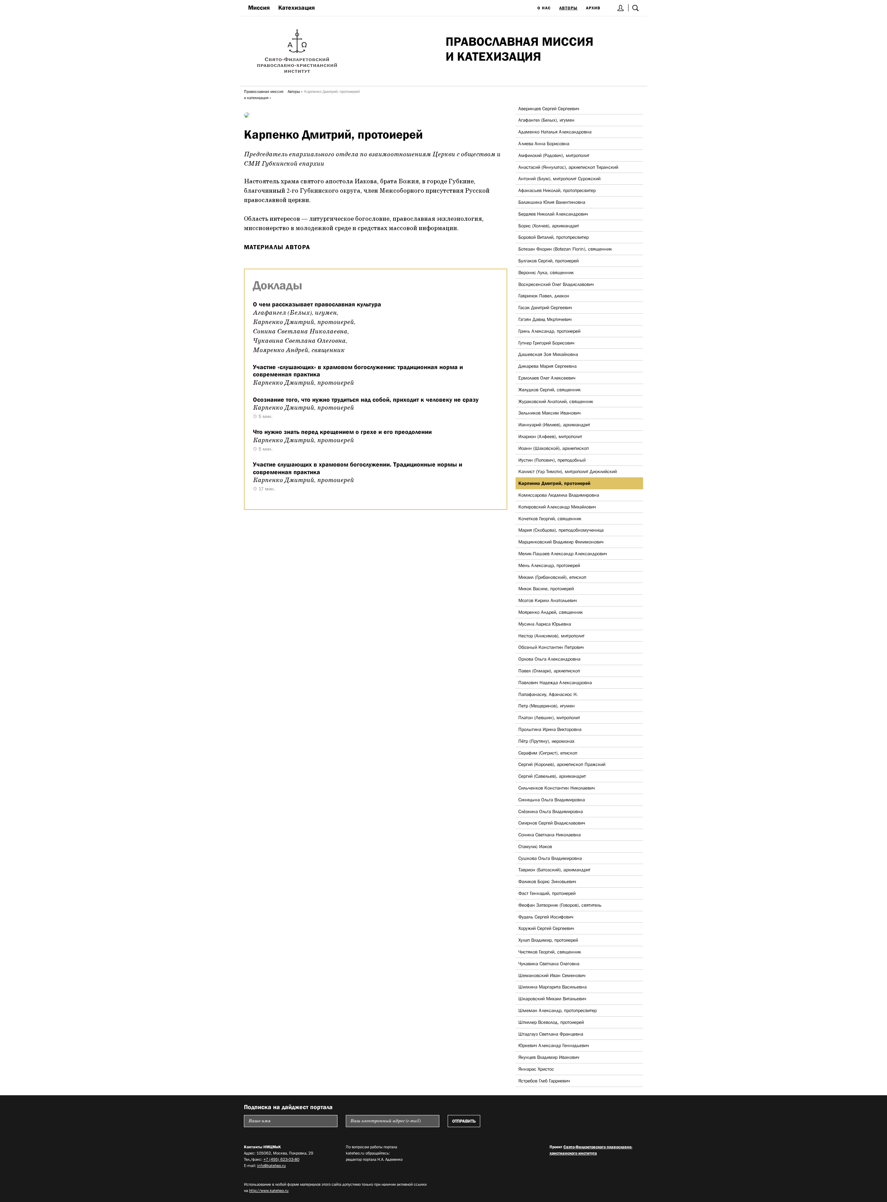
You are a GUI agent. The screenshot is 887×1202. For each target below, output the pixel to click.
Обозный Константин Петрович (551, 647)
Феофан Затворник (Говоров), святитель (559, 905)
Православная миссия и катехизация (263, 94)
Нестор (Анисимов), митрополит (551, 635)
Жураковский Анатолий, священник (555, 401)
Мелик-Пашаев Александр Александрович (562, 553)
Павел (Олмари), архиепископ (549, 670)
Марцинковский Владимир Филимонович (561, 542)
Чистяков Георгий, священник (549, 952)
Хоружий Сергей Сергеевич (546, 928)
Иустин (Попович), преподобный (552, 460)
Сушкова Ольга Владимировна (550, 858)
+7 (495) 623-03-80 (281, 1159)
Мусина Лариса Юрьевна (544, 624)
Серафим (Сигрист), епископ (547, 753)
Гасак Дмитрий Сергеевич (545, 307)
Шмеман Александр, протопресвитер (557, 1010)
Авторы (568, 8)
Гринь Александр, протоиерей (549, 331)
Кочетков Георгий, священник (549, 518)
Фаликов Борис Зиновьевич (547, 881)
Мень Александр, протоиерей (549, 565)
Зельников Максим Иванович (549, 413)
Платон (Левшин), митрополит (549, 717)
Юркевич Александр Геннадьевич (553, 1045)
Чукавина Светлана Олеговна (548, 963)
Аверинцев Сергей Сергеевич (548, 108)
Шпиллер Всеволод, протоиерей (551, 1022)
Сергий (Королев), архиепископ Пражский (561, 764)
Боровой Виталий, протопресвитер (553, 237)
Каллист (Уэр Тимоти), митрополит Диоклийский (567, 471)
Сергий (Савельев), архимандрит (552, 776)
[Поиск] (635, 8)
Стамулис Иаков (535, 846)
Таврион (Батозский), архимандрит (554, 869)
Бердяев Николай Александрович (553, 214)
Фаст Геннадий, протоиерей (547, 893)
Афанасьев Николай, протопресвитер (557, 190)
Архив (593, 8)
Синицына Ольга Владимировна (551, 799)
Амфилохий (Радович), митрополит (553, 155)
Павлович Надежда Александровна (555, 682)
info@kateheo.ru (271, 1165)
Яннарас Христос (536, 1069)
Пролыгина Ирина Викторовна (549, 729)
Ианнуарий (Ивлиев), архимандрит (554, 424)
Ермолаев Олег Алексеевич (547, 378)
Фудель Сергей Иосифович (545, 917)
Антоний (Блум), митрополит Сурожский (559, 178)
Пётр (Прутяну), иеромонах (546, 741)
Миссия (259, 7)
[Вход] (621, 7)
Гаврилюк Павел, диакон (543, 295)
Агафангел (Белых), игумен (546, 120)
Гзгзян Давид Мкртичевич (545, 319)
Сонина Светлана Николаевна (549, 834)
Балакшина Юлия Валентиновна (551, 202)
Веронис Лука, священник (546, 272)
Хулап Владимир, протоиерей (548, 940)
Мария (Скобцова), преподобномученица (561, 530)
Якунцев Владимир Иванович (548, 1057)
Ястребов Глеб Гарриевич (544, 1080)
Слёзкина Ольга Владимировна (550, 811)
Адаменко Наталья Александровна (554, 131)
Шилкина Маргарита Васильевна (552, 987)
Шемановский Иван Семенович (552, 975)
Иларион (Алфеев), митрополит (550, 436)
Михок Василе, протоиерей (546, 588)
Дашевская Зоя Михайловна (548, 354)
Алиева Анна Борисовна (543, 143)
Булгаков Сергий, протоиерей (548, 260)
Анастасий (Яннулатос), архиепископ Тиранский (568, 167)
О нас (544, 8)
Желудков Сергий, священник (549, 389)
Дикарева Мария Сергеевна (547, 366)
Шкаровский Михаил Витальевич (552, 998)
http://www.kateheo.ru (269, 1190)
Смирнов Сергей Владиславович (551, 823)
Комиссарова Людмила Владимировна (558, 495)
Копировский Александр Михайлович (557, 506)
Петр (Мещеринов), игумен (546, 705)
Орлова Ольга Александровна (549, 659)
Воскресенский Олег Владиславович (556, 284)
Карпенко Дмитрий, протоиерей (554, 483)
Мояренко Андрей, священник (550, 612)
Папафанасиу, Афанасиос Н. (548, 694)
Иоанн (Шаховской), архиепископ (553, 448)
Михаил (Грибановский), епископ (552, 577)
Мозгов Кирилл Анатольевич (547, 600)
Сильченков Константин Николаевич (556, 788)
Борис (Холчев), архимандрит (548, 225)
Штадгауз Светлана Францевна (550, 1034)
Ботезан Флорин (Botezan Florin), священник (565, 249)
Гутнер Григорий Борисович (546, 343)
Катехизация (296, 7)
